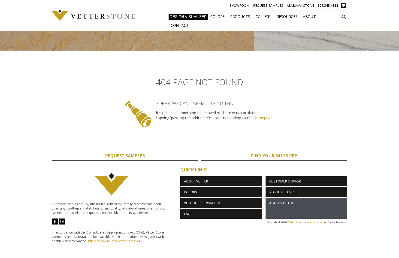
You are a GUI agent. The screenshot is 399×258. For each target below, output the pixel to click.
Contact (180, 25)
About (309, 16)
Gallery (263, 16)
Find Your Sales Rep (274, 155)
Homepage (263, 117)
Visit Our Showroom (202, 203)
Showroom (239, 5)
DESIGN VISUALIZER (188, 17)
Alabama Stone (300, 5)
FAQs (188, 214)
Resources (287, 16)
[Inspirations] (343, 6)
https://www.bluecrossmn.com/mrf (114, 241)
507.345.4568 (328, 5)
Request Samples (268, 5)
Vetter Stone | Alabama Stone (305, 222)
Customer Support (286, 181)
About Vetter (196, 181)
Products (240, 16)
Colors (217, 16)
